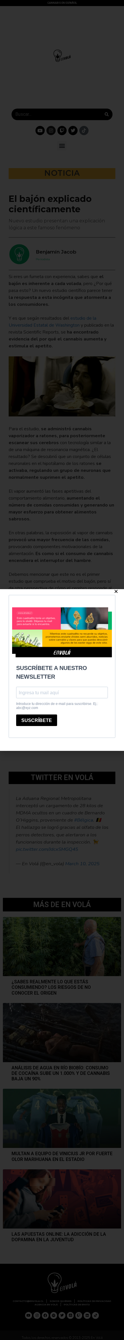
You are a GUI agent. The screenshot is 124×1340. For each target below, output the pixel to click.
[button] (116, 591)
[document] (62, 670)
